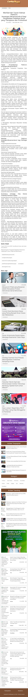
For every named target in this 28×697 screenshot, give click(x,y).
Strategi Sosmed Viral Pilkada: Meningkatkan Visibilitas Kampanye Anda (13, 359)
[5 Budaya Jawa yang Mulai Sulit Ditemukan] (4, 461)
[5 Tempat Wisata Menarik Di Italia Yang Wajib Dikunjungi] (4, 457)
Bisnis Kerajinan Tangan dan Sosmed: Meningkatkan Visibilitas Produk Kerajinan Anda (17, 579)
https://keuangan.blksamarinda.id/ (19, 46)
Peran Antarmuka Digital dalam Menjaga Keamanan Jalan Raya (13, 336)
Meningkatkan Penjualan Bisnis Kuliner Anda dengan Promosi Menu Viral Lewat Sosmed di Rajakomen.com (16, 525)
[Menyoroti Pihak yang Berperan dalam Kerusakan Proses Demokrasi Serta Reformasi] (14, 278)
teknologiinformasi (6, 266)
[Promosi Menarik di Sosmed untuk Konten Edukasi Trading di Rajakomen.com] (3, 514)
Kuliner (3, 483)
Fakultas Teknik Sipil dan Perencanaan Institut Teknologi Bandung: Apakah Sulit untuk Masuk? (13, 384)
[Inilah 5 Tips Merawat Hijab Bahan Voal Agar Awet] (5, 624)
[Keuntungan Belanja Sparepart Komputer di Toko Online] (4, 470)
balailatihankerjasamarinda (8, 254)
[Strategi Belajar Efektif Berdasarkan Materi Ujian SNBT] (5, 632)
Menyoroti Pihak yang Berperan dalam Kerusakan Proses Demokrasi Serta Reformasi (13, 289)
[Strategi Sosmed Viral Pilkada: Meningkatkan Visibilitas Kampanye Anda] (14, 350)
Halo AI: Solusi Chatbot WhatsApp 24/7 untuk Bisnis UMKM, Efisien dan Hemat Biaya (18, 559)
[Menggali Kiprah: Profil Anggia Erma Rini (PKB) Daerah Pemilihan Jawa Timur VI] (3, 509)
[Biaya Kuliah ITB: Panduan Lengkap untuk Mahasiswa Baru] (5, 590)
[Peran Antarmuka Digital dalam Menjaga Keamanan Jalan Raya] (14, 327)
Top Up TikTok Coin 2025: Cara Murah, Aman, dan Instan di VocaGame (13, 247)
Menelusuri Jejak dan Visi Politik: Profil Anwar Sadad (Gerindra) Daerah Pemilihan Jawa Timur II (16, 504)
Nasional (3, 285)
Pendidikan (4, 309)
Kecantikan (22, 480)
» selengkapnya (5, 292)
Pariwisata (16, 480)
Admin (21, 22)
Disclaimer (20, 690)
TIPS (9, 8)
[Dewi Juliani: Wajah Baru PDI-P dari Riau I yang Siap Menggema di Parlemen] (14, 401)
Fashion (3, 480)
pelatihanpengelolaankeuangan (9, 263)
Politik (3, 406)
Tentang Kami (7, 690)
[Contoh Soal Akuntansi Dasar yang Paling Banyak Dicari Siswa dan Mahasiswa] (14, 303)
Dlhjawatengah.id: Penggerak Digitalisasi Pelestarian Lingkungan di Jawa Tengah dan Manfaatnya (13, 250)
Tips (3, 333)
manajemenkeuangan (7, 257)
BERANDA (4, 8)
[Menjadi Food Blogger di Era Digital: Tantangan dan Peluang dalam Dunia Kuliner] (5, 599)
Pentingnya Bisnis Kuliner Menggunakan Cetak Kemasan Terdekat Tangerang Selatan (17, 679)
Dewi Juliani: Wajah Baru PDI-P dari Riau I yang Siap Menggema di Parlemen (13, 410)
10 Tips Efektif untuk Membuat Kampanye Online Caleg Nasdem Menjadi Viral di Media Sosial (17, 640)
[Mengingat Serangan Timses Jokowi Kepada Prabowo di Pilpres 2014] (4, 447)
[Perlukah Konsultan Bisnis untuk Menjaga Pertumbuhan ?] (5, 671)
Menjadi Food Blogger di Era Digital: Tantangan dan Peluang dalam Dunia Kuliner (18, 598)
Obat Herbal (9, 480)
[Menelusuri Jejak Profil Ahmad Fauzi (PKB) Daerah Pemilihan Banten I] (4, 496)
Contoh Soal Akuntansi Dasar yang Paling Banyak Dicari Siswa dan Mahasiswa (13, 313)
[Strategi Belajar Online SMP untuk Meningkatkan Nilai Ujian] (5, 571)
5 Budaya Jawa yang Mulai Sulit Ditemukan (16, 461)
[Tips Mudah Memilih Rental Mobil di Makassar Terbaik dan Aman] (4, 466)
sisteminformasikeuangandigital (9, 260)
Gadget (12, 483)
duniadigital (20, 263)
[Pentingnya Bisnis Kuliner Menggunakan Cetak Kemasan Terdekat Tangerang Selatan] (5, 681)
